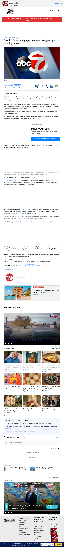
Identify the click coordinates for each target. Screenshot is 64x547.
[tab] (8, 448)
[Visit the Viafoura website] (56, 477)
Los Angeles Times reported (23, 218)
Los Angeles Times (11, 180)
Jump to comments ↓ (9, 269)
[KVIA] (13, 11)
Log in (53, 437)
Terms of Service (23, 518)
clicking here (8, 428)
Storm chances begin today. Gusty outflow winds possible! (37, 19)
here (35, 431)
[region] (32, 457)
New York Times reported (19, 213)
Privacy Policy (22, 520)
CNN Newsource (9, 85)
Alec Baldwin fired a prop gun (44, 99)
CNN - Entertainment (20, 265)
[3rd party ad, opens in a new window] (17, 300)
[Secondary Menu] (6, 10)
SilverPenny (37, 294)
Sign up (57, 437)
